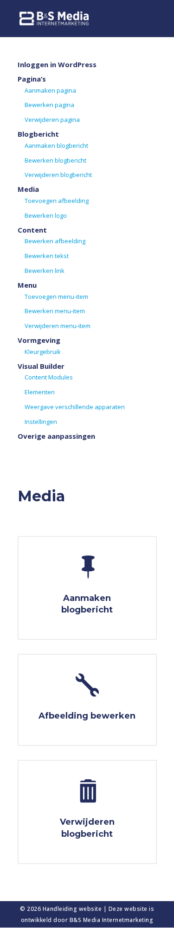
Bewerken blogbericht (55, 160)
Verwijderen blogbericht (58, 174)
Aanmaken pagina (50, 90)
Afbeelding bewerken (87, 716)
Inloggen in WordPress (57, 64)
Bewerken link (44, 270)
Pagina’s (32, 78)
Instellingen (41, 421)
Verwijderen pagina (52, 119)
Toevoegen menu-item (56, 296)
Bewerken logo (46, 215)
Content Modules (49, 377)
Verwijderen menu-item (57, 326)
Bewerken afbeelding (55, 241)
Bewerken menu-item (55, 311)
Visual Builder (41, 366)
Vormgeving (39, 340)
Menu (27, 285)
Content (32, 229)
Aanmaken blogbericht (56, 145)
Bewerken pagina (49, 105)
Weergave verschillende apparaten (75, 407)
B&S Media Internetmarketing (112, 920)
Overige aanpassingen (56, 436)
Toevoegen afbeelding (57, 200)
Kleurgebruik (43, 351)
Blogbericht (38, 134)
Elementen (40, 392)
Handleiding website (73, 909)
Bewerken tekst (47, 256)
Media (28, 189)
